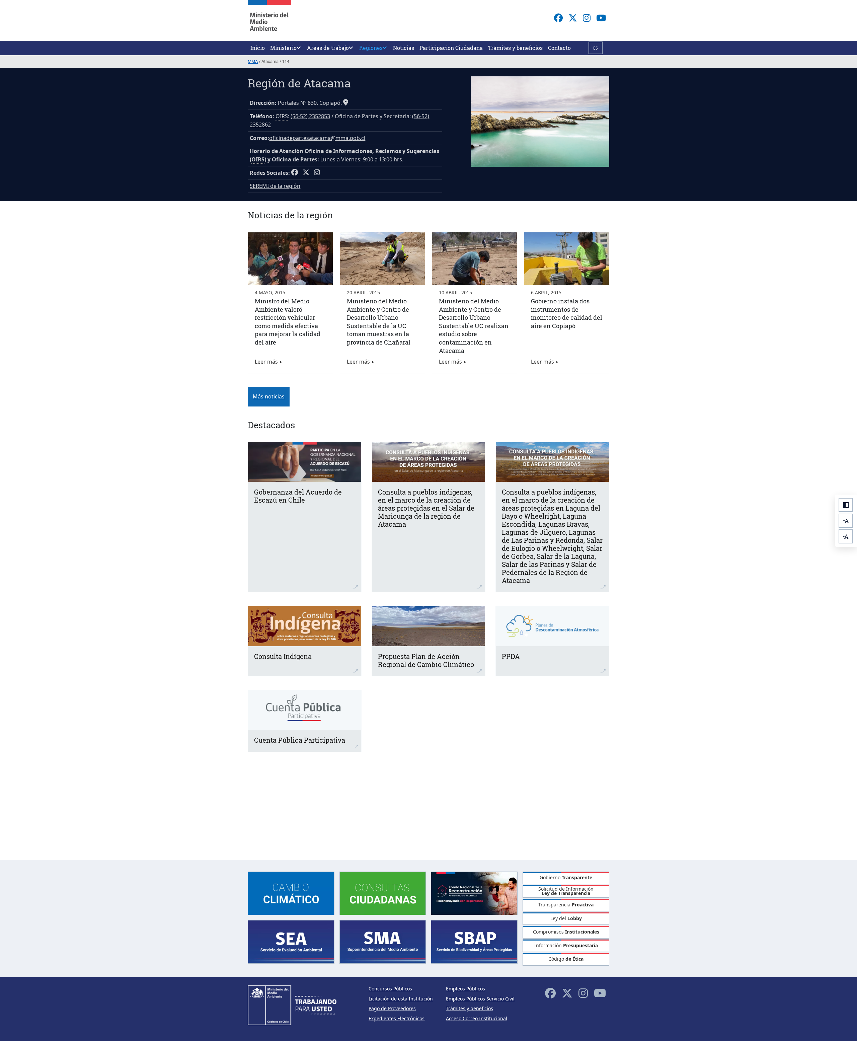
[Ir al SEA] (291, 941)
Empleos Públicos (465, 988)
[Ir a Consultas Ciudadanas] (382, 892)
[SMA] (382, 941)
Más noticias (269, 396)
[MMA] (269, 20)
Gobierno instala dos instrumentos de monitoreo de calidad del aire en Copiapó (566, 313)
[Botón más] (846, 536)
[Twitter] (572, 18)
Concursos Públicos (390, 988)
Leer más (267, 361)
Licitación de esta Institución (401, 998)
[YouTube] (601, 18)
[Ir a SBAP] (474, 941)
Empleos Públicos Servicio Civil (480, 998)
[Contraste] (846, 505)
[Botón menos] (846, 521)
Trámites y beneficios (469, 1008)
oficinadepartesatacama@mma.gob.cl (317, 138)
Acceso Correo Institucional (476, 1018)
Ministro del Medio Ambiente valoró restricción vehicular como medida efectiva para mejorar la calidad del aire (287, 321)
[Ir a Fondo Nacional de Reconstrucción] (474, 892)
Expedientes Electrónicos (396, 1018)
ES (595, 48)
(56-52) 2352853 (310, 116)
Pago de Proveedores (392, 1008)
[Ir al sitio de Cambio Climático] (291, 892)
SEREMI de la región (275, 186)
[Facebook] (558, 18)
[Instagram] (587, 18)
